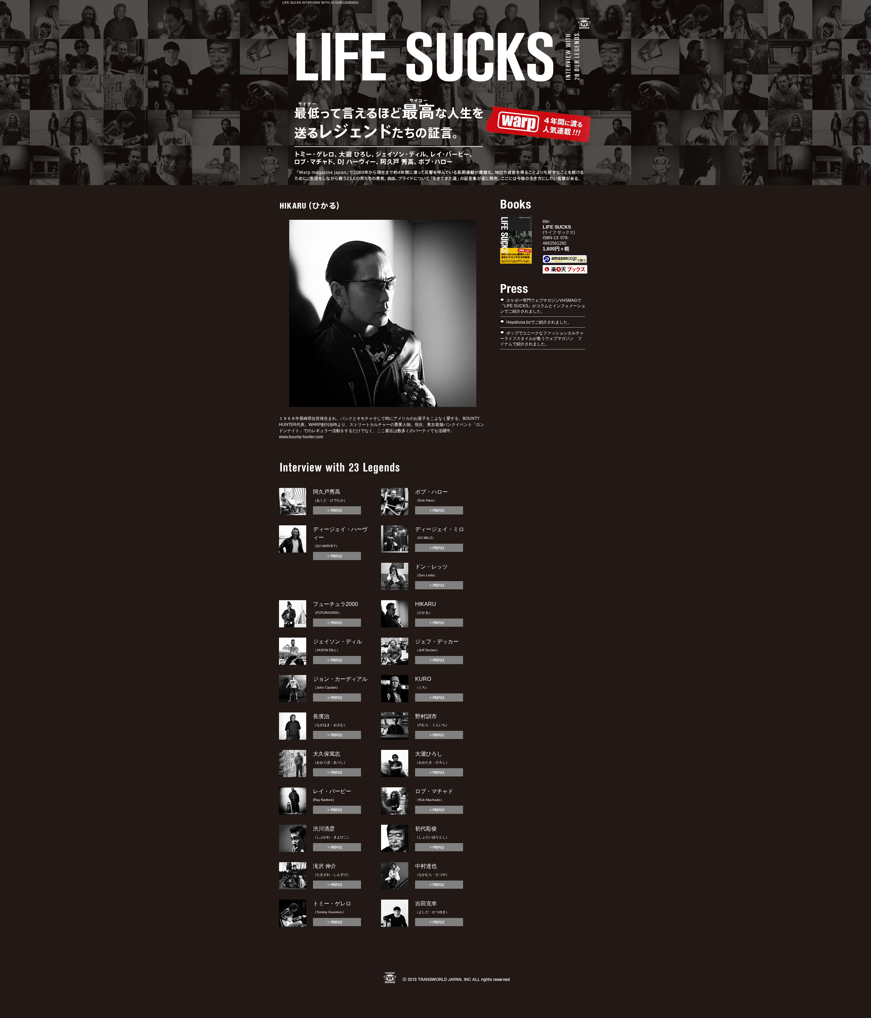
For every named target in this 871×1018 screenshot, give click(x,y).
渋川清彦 (324, 829)
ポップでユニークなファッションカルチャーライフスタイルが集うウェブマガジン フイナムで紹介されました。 (542, 338)
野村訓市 (426, 716)
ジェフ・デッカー (437, 641)
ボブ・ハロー (431, 492)
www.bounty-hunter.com (301, 436)
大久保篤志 (326, 754)
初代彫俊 (426, 829)
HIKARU (425, 604)
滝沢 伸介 (324, 866)
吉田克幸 (426, 903)
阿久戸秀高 (326, 492)
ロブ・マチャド (434, 791)
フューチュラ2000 (335, 604)
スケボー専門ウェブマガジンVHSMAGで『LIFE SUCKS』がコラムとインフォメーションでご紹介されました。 (542, 306)
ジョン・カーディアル (340, 679)
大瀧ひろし (428, 754)
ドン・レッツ (431, 567)
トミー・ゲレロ (332, 903)
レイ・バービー (332, 791)
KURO (423, 679)
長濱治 (321, 716)
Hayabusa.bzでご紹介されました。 (539, 322)
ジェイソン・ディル (337, 641)
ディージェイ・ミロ (439, 529)
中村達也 (426, 866)
